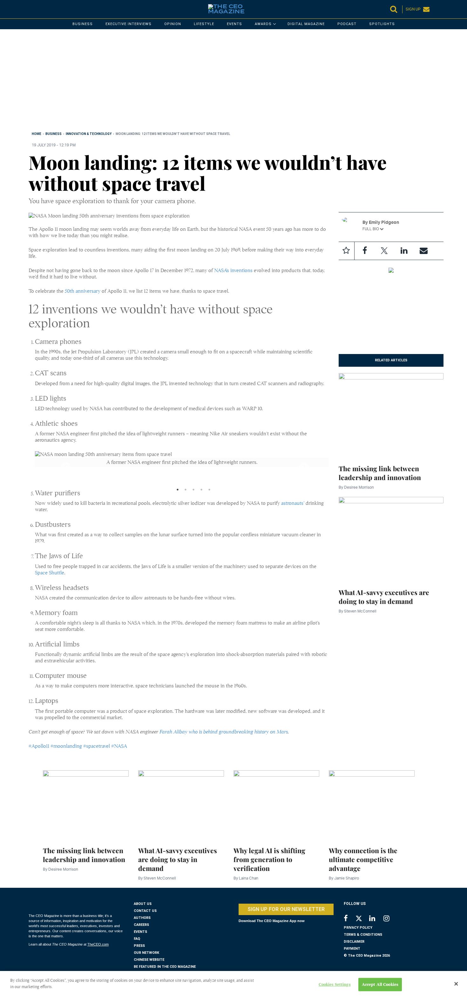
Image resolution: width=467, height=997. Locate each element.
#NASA (119, 746)
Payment (352, 949)
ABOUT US (143, 904)
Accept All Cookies (380, 984)
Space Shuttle (49, 573)
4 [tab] (201, 491)
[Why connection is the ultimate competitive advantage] (372, 804)
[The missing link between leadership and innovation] (391, 415)
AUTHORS (142, 918)
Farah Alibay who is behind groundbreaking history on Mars (223, 732)
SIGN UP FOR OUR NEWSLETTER (286, 909)
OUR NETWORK (146, 953)
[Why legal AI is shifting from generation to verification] (276, 804)
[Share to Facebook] (364, 251)
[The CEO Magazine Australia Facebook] (349, 919)
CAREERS (141, 925)
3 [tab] (193, 491)
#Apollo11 (39, 746)
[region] (219, 81)
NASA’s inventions (233, 270)
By (356, 487)
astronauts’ (292, 503)
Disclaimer (354, 942)
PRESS (139, 946)
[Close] (456, 984)
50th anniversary (82, 291)
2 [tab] (185, 491)
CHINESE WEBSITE (149, 960)
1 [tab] (177, 491)
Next (298, 465)
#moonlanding (66, 746)
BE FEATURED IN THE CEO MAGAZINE (165, 967)
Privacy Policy (358, 928)
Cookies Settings (335, 984)
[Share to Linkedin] (404, 251)
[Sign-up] (423, 251)
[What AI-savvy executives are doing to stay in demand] (391, 539)
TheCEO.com (98, 944)
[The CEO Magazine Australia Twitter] (362, 919)
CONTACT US (145, 911)
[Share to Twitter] (384, 251)
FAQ (137, 939)
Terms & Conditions (363, 935)
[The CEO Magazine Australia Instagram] (390, 919)
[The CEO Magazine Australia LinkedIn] (376, 919)
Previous (60, 465)
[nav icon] (32, 9)
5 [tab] (209, 491)
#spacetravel (96, 746)
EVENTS (140, 932)
